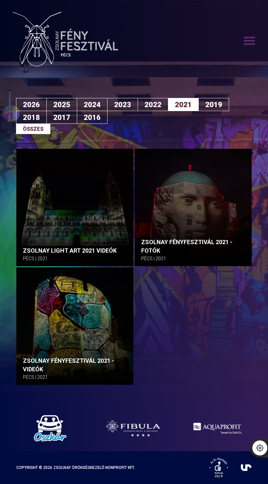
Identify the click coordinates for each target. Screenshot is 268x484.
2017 (61, 117)
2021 (183, 105)
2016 (92, 117)
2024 (92, 105)
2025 (61, 105)
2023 (122, 105)
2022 (152, 105)
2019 (213, 105)
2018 (31, 117)
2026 (31, 105)
